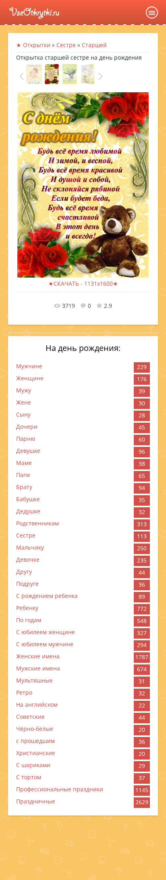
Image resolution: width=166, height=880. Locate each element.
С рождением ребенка (47, 596)
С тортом (28, 777)
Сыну (23, 414)
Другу (24, 571)
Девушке (28, 451)
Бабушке (28, 499)
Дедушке (28, 511)
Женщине (30, 378)
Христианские (35, 753)
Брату (24, 487)
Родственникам (37, 523)
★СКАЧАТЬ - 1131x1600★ (83, 283)
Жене (23, 402)
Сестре (25, 535)
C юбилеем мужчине (44, 644)
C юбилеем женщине (45, 632)
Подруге (27, 583)
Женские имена (38, 656)
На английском (37, 704)
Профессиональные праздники (59, 789)
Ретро (24, 692)
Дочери (26, 426)
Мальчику (30, 547)
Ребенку (27, 608)
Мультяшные (34, 680)
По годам (28, 620)
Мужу (23, 390)
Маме (24, 463)
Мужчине (29, 366)
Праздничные (35, 801)
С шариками (33, 765)
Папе (23, 475)
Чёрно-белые (34, 729)
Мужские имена (38, 668)
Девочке (27, 559)
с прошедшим (35, 741)
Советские (30, 716)
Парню (25, 438)
